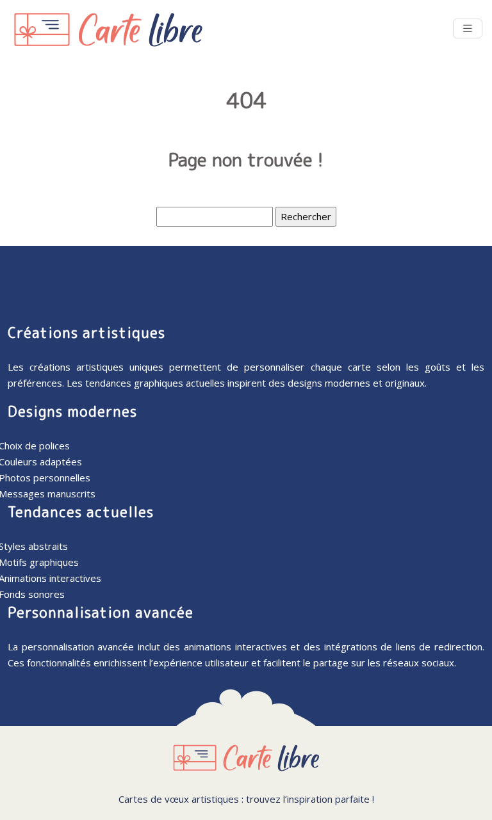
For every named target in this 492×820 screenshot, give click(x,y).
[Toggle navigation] (467, 28)
